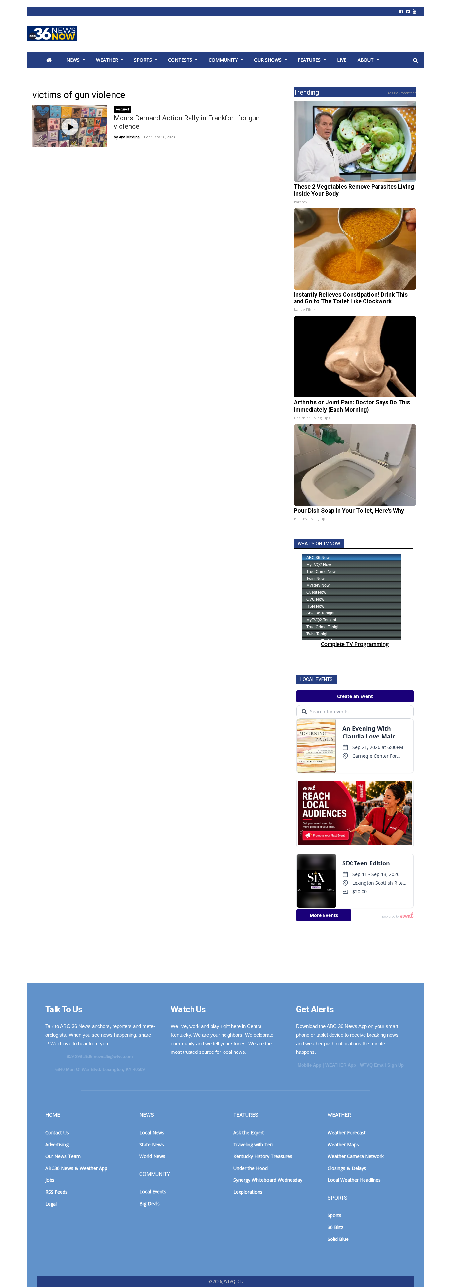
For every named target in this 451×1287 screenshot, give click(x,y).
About (366, 60)
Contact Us (57, 1132)
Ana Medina (129, 136)
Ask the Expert (248, 1132)
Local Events (152, 1191)
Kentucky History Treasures (262, 1156)
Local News (151, 1132)
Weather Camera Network (356, 1156)
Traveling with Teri (253, 1144)
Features (309, 60)
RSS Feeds (56, 1192)
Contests (180, 60)
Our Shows (268, 60)
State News (151, 1144)
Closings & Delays (347, 1168)
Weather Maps (343, 1144)
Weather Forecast (347, 1132)
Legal (51, 1204)
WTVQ (52, 34)
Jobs (49, 1180)
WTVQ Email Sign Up (382, 1065)
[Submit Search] (415, 60)
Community (223, 60)
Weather (107, 60)
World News (152, 1156)
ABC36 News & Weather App (76, 1168)
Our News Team (63, 1156)
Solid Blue (338, 1239)
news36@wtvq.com (113, 1056)
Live (341, 60)
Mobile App (309, 1065)
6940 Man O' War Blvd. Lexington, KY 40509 (100, 1069)
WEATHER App (340, 1065)
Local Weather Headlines (354, 1180)
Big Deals (149, 1203)
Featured (122, 109)
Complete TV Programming (355, 644)
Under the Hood (250, 1168)
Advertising (57, 1144)
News (73, 60)
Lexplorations (247, 1192)
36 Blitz (335, 1227)
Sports (143, 60)
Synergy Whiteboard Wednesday (267, 1180)
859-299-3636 (79, 1056)
